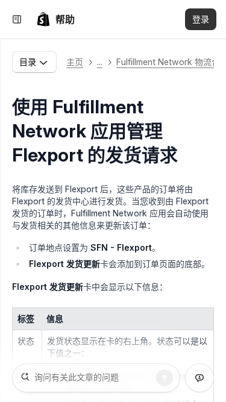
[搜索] (164, 377)
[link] (55, 19)
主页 (74, 62)
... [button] (99, 62)
